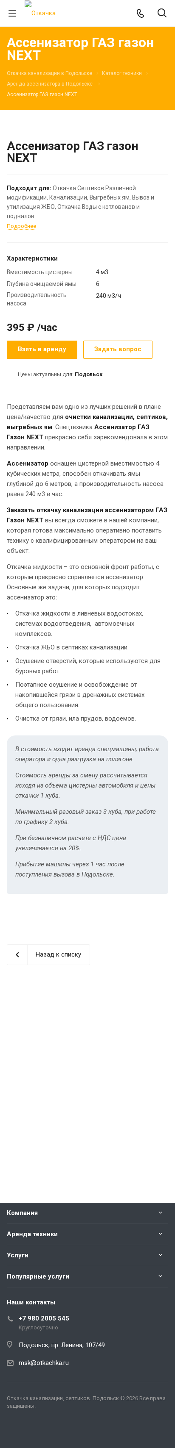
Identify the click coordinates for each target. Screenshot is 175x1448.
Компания (22, 1213)
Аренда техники (32, 1234)
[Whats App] (15, 1433)
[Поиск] (162, 13)
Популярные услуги (38, 1276)
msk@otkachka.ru (44, 1363)
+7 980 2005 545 (44, 1318)
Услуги (17, 1255)
